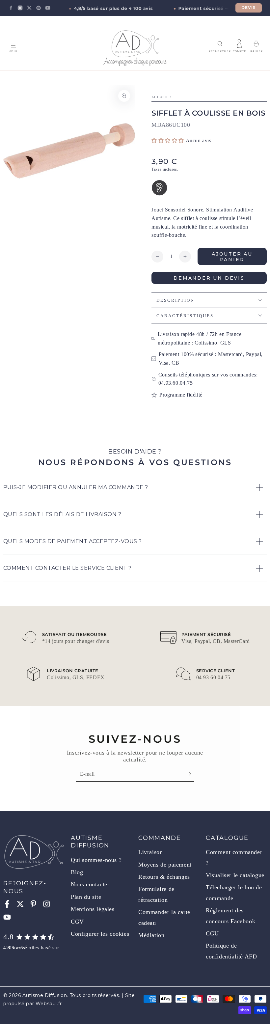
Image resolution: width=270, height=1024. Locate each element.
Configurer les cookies (100, 933)
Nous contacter (90, 884)
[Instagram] (20, 8)
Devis (248, 7)
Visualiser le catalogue (235, 875)
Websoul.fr (49, 1004)
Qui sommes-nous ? (96, 860)
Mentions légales (93, 909)
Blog (77, 872)
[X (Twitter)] (29, 8)
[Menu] (13, 46)
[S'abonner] (190, 774)
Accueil (160, 97)
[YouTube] (47, 8)
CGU (212, 933)
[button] (219, 44)
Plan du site (86, 897)
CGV (77, 921)
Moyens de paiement (165, 864)
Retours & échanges (164, 876)
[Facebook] (11, 8)
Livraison (150, 852)
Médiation (151, 935)
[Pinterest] (38, 8)
